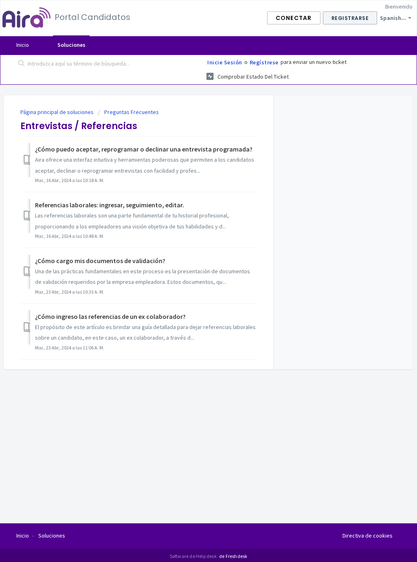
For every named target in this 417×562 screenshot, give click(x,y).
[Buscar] (22, 64)
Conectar (294, 18)
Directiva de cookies (367, 535)
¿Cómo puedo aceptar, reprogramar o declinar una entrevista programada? (143, 149)
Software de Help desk (193, 556)
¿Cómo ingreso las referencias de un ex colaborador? (110, 316)
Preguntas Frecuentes (131, 112)
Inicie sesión (224, 62)
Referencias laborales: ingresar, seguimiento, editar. (109, 205)
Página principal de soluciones (57, 112)
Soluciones (71, 44)
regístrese (264, 62)
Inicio (22, 44)
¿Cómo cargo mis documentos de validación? (100, 261)
